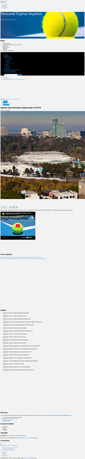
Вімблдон (5, 48)
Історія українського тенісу (9, 450)
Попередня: (21, 257)
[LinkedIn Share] (10, 207)
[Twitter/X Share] (4, 207)
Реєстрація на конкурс (10, 72)
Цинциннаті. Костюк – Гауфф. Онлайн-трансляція (14, 316)
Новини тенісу (7, 57)
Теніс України (8, 58)
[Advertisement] (37, 30)
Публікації (6, 65)
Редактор (2, 110)
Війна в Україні (6, 43)
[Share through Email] (16, 207)
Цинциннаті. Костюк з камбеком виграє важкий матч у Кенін (17, 351)
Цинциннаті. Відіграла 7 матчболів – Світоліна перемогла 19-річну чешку (20, 348)
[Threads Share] (13, 207)
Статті (6, 66)
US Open (5, 49)
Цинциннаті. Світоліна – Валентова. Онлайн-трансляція (16, 354)
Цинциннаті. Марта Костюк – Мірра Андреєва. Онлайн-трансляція (18, 324)
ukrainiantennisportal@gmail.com (10, 418)
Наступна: (23, 258)
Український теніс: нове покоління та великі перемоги (15, 339)
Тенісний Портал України (21, 13)
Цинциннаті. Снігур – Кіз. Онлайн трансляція (13, 363)
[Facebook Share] (1, 207)
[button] (3, 52)
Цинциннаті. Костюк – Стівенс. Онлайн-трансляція (15, 333)
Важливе (5, 102)
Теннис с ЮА (6, 105)
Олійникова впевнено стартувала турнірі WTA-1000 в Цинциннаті (18, 369)
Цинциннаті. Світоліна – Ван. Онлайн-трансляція (14, 336)
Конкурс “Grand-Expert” (8, 50)
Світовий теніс (8, 59)
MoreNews (27, 458)
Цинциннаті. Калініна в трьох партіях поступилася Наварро (16, 366)
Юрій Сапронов (15, 99)
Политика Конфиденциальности (10, 447)
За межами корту (9, 63)
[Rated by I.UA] (3, 444)
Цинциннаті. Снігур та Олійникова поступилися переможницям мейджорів (20, 360)
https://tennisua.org (7, 420)
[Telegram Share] (7, 207)
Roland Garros (6, 47)
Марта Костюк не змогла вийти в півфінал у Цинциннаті (16, 313)
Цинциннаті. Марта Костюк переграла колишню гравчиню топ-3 (18, 330)
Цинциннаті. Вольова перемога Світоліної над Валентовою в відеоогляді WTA (21, 345)
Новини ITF (8, 60)
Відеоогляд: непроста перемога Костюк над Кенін (15, 342)
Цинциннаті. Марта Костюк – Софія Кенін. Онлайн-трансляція (17, 357)
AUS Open (5, 45)
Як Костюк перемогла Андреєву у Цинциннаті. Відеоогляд (16, 318)
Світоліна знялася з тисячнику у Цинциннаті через (15, 328)
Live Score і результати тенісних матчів (12, 44)
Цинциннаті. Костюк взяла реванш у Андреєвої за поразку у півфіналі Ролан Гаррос (22, 321)
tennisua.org (27, 437)
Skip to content (3, 1)
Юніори (7, 61)
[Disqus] (42, 274)
